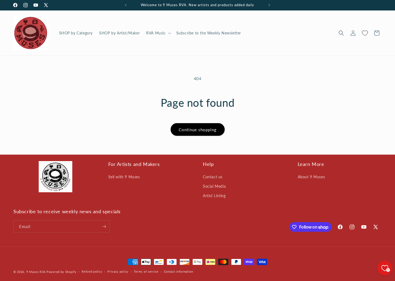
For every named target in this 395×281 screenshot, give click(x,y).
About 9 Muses (311, 177)
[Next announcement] (269, 5)
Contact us (212, 177)
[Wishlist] (365, 33)
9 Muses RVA (36, 271)
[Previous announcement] (126, 5)
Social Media (214, 186)
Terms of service (146, 271)
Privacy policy (117, 271)
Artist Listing (214, 195)
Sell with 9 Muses (124, 177)
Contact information (178, 271)
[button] (158, 33)
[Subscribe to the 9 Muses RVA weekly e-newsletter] (104, 226)
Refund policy (92, 271)
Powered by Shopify (61, 271)
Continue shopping (198, 129)
